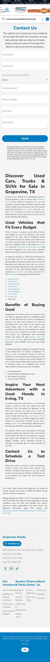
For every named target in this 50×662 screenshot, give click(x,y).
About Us (41, 583)
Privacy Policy (30, 159)
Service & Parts (20, 583)
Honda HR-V (12, 294)
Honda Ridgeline (14, 291)
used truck (36, 247)
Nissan (30, 209)
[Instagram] (11, 568)
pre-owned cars (21, 272)
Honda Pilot (12, 286)
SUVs (43, 272)
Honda (11, 274)
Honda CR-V (21, 247)
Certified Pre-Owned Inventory (8, 597)
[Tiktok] (17, 568)
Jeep (42, 209)
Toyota (11, 212)
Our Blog (41, 598)
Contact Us (14, 543)
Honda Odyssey (14, 289)
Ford (24, 209)
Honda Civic (12, 296)
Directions (41, 594)
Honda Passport (14, 284)
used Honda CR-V (35, 416)
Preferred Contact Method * (16, 75)
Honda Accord (13, 279)
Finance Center (31, 583)
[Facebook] (5, 568)
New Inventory (9, 590)
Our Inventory (9, 583)
